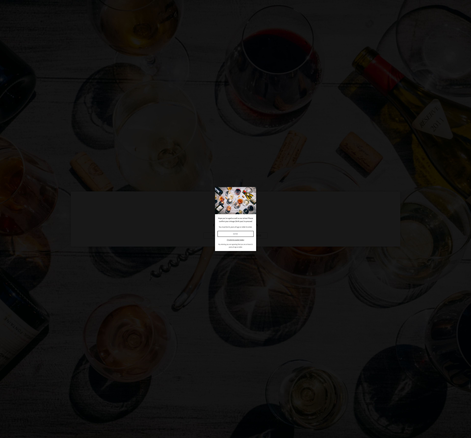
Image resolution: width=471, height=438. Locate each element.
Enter (235, 234)
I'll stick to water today (235, 240)
